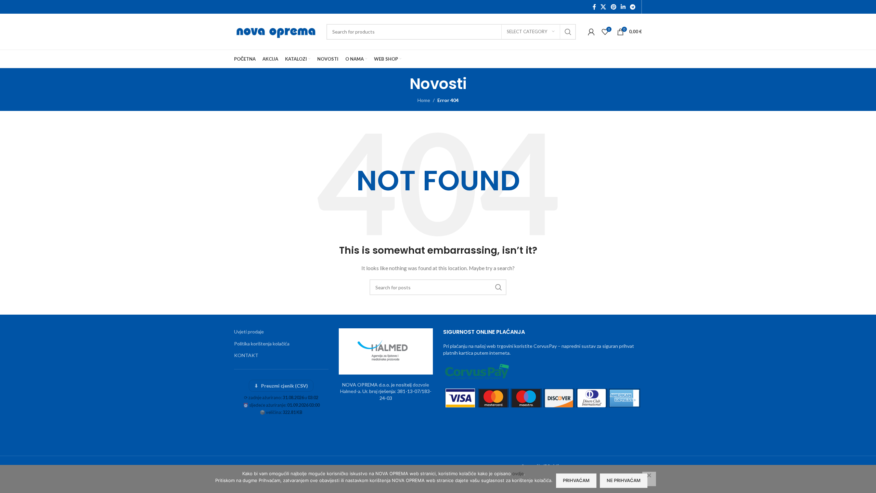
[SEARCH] (568, 32)
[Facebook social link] (594, 7)
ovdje (518, 473)
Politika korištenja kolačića (261, 343)
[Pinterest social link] (613, 7)
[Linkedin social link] (623, 7)
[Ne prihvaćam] (649, 479)
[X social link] (603, 7)
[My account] (591, 32)
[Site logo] (277, 31)
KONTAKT (246, 355)
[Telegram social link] (633, 7)
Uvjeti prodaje (249, 331)
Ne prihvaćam (624, 480)
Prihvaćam (576, 480)
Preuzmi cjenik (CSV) (281, 386)
